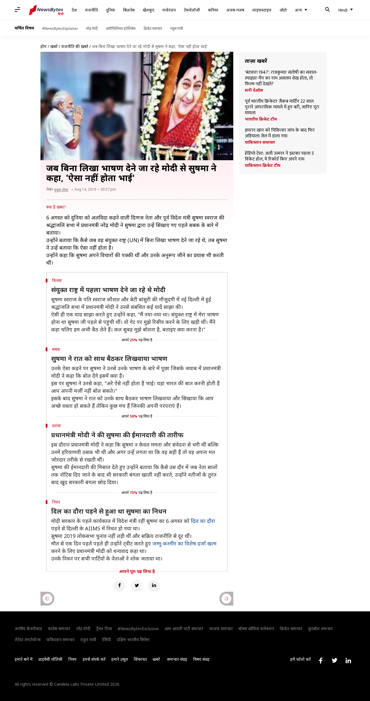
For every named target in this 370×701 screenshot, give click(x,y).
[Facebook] (119, 586)
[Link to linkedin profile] (348, 660)
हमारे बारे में (24, 659)
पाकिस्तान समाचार (260, 142)
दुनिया (110, 10)
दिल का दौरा (203, 520)
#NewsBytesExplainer (60, 28)
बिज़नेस (129, 10)
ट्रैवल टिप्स (104, 628)
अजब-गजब (235, 10)
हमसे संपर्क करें (94, 659)
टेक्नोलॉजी (192, 10)
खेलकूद (148, 10)
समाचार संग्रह (177, 659)
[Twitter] (137, 586)
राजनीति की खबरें (74, 46)
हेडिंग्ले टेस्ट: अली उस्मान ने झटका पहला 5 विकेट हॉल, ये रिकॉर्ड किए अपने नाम (279, 156)
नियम (72, 659)
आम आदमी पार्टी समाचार (183, 628)
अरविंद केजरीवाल (28, 628)
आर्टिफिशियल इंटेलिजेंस (121, 28)
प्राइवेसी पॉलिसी (50, 659)
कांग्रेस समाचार (59, 628)
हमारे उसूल (119, 659)
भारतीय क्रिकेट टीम (261, 119)
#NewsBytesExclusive (138, 628)
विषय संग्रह (201, 659)
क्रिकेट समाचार (153, 28)
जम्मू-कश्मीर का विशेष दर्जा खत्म (184, 543)
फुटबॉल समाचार (320, 628)
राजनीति (91, 10)
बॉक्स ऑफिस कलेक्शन (256, 628)
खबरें (54, 46)
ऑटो (283, 10)
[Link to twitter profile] (334, 660)
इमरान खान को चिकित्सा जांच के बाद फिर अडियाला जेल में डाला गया (280, 133)
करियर (213, 10)
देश (74, 10)
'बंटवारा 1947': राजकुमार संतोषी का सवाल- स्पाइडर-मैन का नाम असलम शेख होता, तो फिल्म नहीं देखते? (281, 78)
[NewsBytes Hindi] (46, 10)
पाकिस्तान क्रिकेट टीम (262, 165)
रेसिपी (106, 639)
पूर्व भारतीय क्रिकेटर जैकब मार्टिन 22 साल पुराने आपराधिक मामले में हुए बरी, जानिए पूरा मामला (282, 107)
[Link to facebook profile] (321, 660)
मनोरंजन (169, 10)
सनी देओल (254, 90)
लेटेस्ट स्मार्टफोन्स (27, 639)
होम (43, 46)
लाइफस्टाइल (261, 10)
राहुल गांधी (176, 28)
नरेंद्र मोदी (92, 28)
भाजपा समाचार (221, 628)
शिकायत (140, 659)
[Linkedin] (154, 586)
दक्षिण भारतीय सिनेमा (133, 639)
